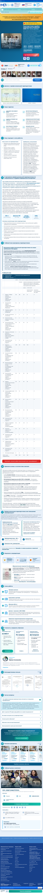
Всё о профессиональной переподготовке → (21, 19)
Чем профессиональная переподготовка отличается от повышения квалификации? (18, 700)
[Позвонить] (7, 891)
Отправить (37, 79)
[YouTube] (20, 807)
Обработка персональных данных (32, 884)
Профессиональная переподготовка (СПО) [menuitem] (5, 859)
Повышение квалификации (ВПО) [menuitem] (7, 857)
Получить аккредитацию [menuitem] (19, 854)
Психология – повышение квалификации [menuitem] (5, 875)
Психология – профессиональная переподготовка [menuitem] (7, 877)
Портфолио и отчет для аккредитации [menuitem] (5, 849)
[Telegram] (14, 807)
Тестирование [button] (38, 9)
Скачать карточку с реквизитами (13, 826)
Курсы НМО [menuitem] (3, 865)
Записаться (7, 651)
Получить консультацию (32, 54)
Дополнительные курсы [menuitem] (5, 880)
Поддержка (26, 883)
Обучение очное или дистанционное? (11, 722)
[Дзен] (25, 807)
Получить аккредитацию (26, 9)
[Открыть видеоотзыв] (4, 74)
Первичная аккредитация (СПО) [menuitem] (6, 863)
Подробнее (5, 667)
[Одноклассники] (17, 807)
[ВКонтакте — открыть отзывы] (34, 65)
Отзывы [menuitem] (16, 858)
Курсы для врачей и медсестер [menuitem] (20, 851)
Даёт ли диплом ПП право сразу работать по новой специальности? (17, 711)
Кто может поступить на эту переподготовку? (12, 715)
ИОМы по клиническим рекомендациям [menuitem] (5, 868)
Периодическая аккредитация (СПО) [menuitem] (6, 851)
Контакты (40, 1)
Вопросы (11, 68)
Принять (40, 887)
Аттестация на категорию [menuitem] (5, 866)
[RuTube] (22, 807)
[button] (6, 574)
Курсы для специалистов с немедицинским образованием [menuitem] (6, 871)
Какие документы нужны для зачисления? (12, 725)
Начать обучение (5, 12)
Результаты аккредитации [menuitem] (19, 867)
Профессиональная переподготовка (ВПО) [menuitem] (5, 862)
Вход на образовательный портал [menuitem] (21, 864)
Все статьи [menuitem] (17, 861)
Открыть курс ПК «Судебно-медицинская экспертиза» (29, 533)
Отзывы (33, 1)
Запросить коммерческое (35, 650)
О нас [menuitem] (16, 855)
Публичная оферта (40, 884)
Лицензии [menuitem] (17, 857)
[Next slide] (40, 683)
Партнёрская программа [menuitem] (19, 848)
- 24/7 (33, 862)
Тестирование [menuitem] (17, 852)
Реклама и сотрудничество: (17, 884)
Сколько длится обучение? (8, 718)
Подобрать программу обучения (21, 764)
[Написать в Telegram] (28, 58)
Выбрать (21, 650)
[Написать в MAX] (24, 58)
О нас (31, 1)
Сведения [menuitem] (17, 865)
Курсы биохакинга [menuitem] (4, 879)
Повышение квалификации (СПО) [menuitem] (7, 855)
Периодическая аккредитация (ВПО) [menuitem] (6, 854)
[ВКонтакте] (12, 807)
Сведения (37, 1)
